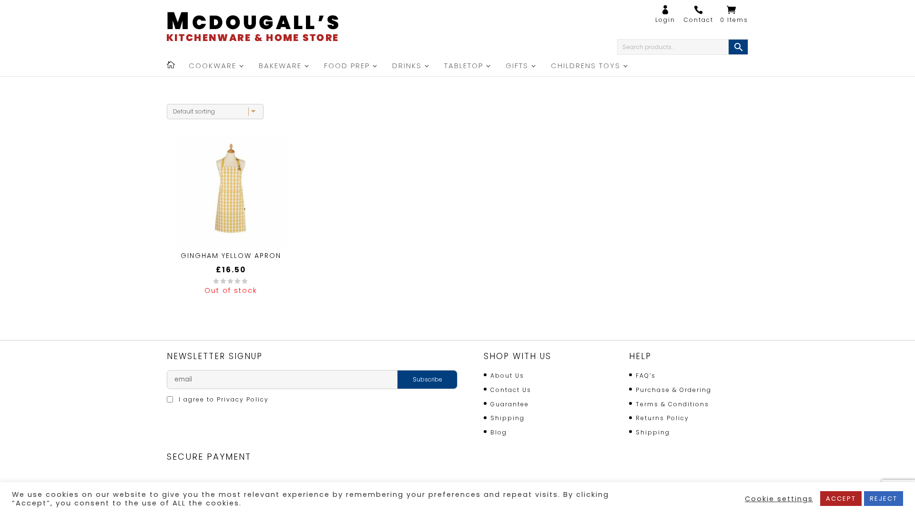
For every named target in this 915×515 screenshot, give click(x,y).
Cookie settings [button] (779, 498)
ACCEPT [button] (841, 498)
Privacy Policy (243, 399)
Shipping (507, 418)
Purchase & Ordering (674, 390)
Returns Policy (662, 418)
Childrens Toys (585, 66)
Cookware (212, 66)
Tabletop (463, 66)
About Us (507, 375)
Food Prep (347, 66)
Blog (498, 432)
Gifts (517, 66)
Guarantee (509, 404)
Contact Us (510, 390)
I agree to (222, 399)
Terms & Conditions (672, 404)
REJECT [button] (883, 498)
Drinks (407, 66)
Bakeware (280, 66)
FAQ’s (646, 375)
